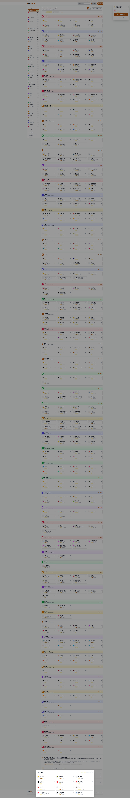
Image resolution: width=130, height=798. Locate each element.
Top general (88, 772)
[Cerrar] (92, 772)
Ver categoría (83, 772)
